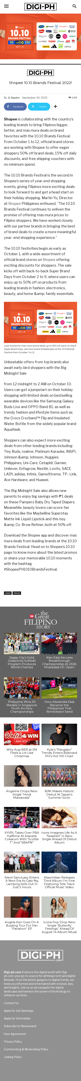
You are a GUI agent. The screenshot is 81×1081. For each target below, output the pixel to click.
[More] (55, 107)
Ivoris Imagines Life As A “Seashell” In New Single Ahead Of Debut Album (59, 837)
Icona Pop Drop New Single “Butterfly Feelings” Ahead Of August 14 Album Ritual (59, 927)
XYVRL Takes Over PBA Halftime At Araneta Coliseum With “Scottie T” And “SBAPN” (22, 837)
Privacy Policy (13, 1041)
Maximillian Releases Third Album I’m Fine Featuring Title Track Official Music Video (59, 882)
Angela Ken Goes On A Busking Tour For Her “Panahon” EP (22, 925)
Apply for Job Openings (18, 1010)
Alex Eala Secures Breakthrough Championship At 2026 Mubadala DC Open (59, 662)
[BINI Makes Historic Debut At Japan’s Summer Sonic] (59, 776)
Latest (7, 593)
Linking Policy (13, 1057)
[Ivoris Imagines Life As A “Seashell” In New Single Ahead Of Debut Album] (59, 817)
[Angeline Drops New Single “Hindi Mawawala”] (22, 776)
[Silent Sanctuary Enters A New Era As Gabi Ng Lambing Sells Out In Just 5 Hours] (22, 862)
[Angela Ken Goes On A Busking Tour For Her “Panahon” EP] (22, 907)
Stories (17, 593)
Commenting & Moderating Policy (26, 1049)
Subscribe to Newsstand (20, 1026)
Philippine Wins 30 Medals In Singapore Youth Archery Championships (21, 706)
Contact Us (11, 1003)
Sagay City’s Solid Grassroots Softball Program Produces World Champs (22, 662)
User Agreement (15, 1034)
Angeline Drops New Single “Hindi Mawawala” (21, 794)
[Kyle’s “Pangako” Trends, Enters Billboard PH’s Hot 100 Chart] (59, 734)
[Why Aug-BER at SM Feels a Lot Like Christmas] (22, 734)
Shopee (14, 203)
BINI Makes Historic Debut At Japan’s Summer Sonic (59, 794)
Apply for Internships (17, 1018)
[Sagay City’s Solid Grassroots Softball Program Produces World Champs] (22, 643)
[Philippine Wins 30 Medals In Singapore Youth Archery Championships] (22, 688)
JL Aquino (14, 97)
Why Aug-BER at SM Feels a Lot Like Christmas (21, 753)
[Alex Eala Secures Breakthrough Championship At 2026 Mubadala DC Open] (59, 643)
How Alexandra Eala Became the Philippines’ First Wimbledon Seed (59, 706)
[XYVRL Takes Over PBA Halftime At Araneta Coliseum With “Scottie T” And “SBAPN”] (22, 817)
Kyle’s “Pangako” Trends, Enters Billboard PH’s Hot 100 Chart (59, 753)
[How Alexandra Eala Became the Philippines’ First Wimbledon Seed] (59, 688)
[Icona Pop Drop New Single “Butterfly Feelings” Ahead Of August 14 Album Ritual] (59, 907)
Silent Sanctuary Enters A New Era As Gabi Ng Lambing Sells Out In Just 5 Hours (22, 882)
